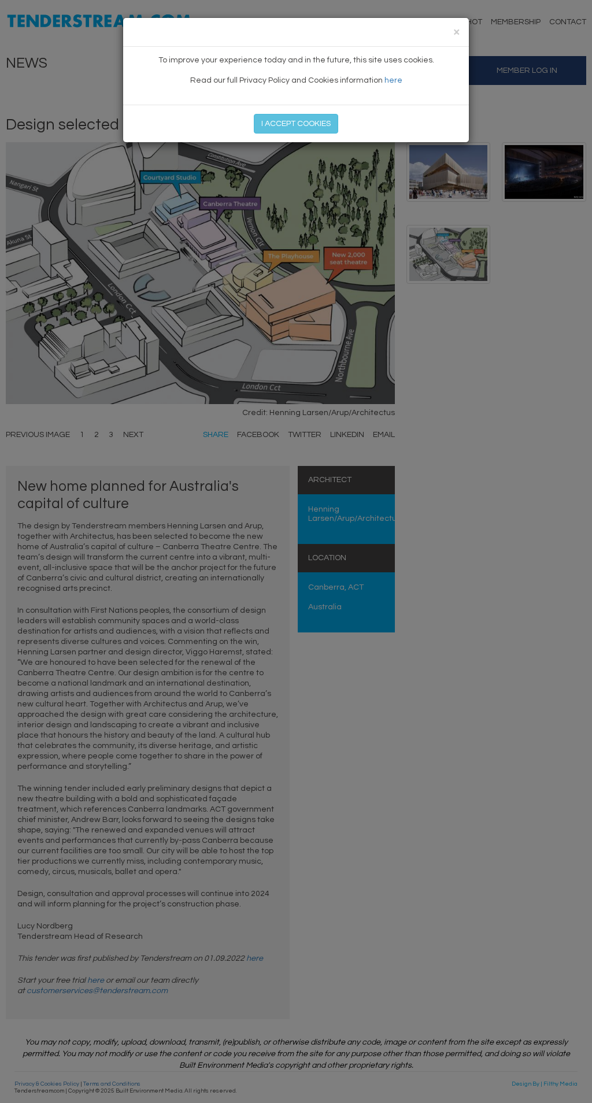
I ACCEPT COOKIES (296, 124)
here (393, 80)
